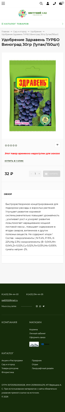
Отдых (35, 364)
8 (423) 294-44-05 (34, 294)
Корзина (33, 329)
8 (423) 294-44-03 (10, 294)
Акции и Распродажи (12, 360)
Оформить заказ (37, 337)
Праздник (37, 360)
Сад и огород (20, 31)
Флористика (8, 372)
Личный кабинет (37, 333)
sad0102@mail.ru (10, 300)
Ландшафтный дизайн (43, 368)
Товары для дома (10, 368)
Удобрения (35, 31)
